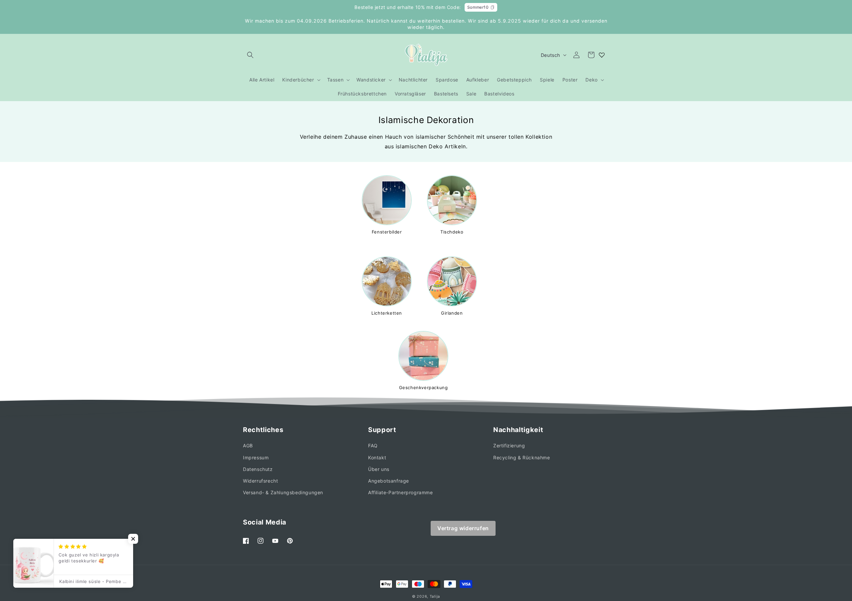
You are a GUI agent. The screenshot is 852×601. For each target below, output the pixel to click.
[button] (250, 55)
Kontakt (377, 457)
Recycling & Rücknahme (521, 457)
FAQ (373, 445)
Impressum (256, 457)
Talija (435, 596)
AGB (248, 445)
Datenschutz (258, 469)
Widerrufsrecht (260, 481)
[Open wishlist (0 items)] (601, 55)
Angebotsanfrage (388, 481)
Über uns (378, 469)
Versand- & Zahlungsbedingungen (283, 492)
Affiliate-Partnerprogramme (400, 492)
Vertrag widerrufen (463, 528)
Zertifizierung (509, 445)
